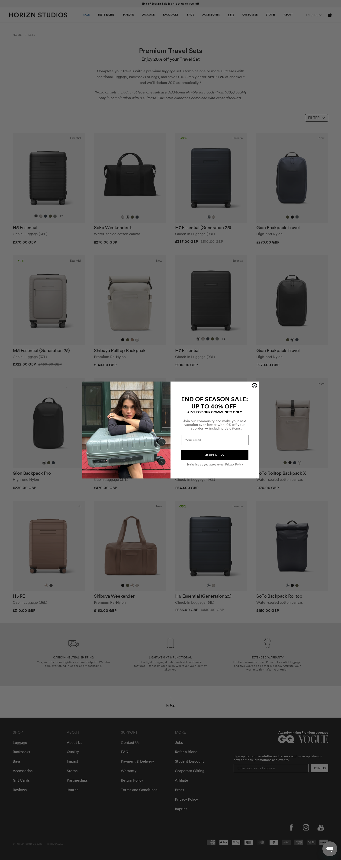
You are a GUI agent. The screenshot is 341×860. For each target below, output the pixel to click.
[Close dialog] (254, 385)
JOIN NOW (214, 455)
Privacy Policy (234, 464)
